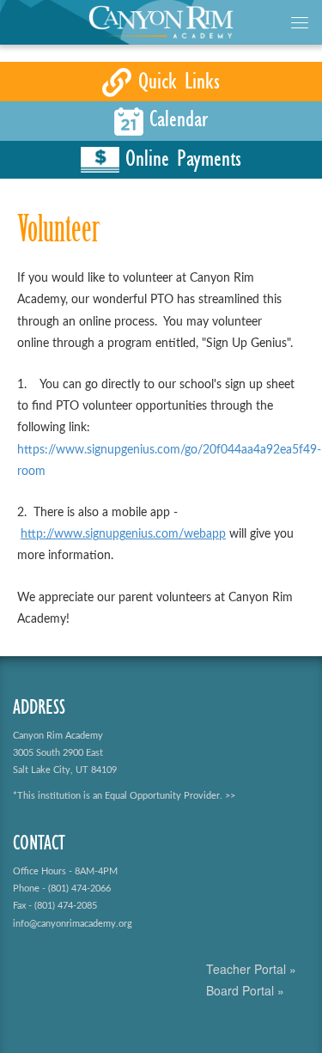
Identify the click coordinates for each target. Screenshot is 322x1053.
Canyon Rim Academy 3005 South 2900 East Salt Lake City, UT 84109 (65, 753)
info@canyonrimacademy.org (72, 923)
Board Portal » (245, 990)
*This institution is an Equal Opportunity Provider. (117, 795)
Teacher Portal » (251, 968)
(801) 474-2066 (79, 888)
